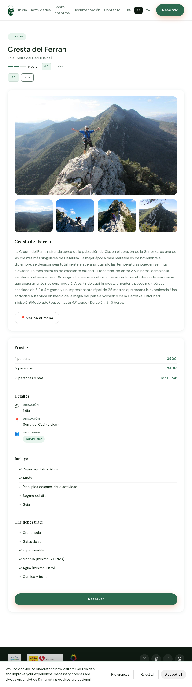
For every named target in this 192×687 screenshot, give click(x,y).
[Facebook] (168, 659)
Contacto (112, 10)
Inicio (22, 10)
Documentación (87, 10)
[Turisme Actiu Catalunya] (45, 658)
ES (138, 10)
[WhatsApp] (179, 659)
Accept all (173, 674)
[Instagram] (156, 659)
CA (148, 10)
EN (129, 10)
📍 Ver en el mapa (37, 318)
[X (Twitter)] (144, 659)
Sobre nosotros (62, 10)
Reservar (170, 10)
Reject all (147, 674)
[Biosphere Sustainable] (73, 658)
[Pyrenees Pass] (14, 658)
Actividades (41, 10)
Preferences (120, 674)
